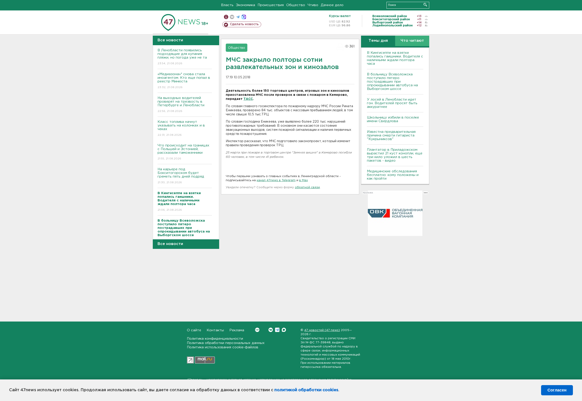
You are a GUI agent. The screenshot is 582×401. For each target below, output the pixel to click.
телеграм (238, 17)
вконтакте (232, 17)
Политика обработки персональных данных (226, 343)
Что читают (412, 40)
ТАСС (248, 99)
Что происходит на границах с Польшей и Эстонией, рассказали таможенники (183, 152)
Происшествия (271, 5)
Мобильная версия (226, 17)
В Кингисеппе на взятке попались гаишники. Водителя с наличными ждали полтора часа (395, 58)
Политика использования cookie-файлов (222, 347)
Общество (295, 5)
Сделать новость (244, 24)
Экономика (245, 5)
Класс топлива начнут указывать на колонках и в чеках (181, 128)
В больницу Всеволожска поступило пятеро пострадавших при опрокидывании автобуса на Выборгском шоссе (392, 81)
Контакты (215, 330)
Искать (425, 4)
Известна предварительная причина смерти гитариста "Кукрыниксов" (391, 135)
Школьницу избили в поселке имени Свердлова (393, 119)
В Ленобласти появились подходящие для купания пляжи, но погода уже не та (182, 57)
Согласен (557, 390)
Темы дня (378, 40)
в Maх (303, 180)
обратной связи (307, 187)
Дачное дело (332, 5)
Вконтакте (270, 330)
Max (284, 330)
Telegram (277, 330)
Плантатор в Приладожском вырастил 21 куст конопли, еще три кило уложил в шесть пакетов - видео (394, 155)
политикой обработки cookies (306, 390)
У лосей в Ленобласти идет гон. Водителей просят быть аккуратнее (392, 103)
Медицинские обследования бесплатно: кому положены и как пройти (393, 175)
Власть (227, 5)
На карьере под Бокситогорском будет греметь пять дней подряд (181, 176)
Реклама (236, 330)
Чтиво (313, 5)
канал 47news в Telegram (276, 180)
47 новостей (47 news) (322, 330)
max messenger (244, 17)
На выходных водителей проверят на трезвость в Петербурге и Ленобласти (181, 104)
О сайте (194, 330)
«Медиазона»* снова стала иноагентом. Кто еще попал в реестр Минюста (184, 81)
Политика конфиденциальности (215, 338)
